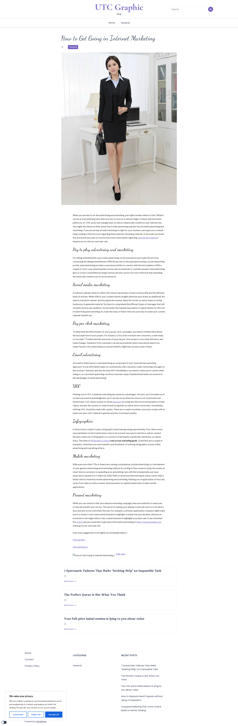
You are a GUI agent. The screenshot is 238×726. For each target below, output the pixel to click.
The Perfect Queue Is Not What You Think (94, 595)
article (80, 522)
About (28, 653)
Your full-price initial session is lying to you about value (104, 619)
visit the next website (148, 237)
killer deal (120, 554)
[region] (36, 706)
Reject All (36, 714)
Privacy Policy (32, 666)
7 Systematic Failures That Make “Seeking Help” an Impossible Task (112, 571)
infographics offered (100, 440)
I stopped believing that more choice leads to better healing (141, 708)
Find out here (79, 539)
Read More (69, 581)
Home (111, 22)
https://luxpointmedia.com (148, 522)
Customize (18, 714)
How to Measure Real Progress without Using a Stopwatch (142, 698)
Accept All (54, 714)
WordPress (41, 721)
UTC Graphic (119, 7)
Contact (29, 659)
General (125, 22)
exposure (117, 401)
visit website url (80, 547)
